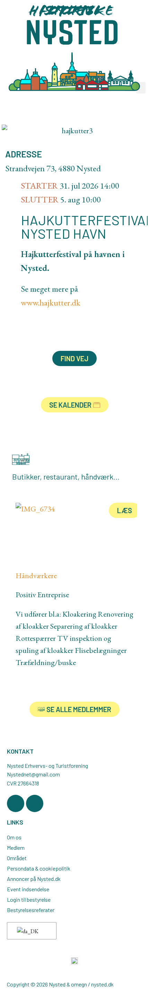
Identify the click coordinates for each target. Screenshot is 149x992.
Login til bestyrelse (29, 899)
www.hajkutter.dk (50, 302)
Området (17, 858)
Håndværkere (36, 576)
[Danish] (30, 931)
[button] (141, 87)
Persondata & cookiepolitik (38, 868)
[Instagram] (34, 803)
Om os (14, 837)
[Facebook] (15, 803)
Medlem (16, 847)
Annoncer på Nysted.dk (34, 878)
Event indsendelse (28, 889)
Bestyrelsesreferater (30, 910)
